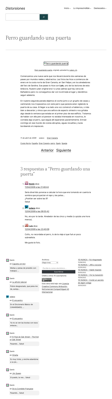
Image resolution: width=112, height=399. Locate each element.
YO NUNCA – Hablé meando (89, 270)
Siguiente (63, 150)
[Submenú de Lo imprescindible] (90, 8)
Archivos (45, 260)
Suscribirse (58, 272)
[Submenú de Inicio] (70, 8)
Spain (58, 143)
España (35, 143)
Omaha (15, 355)
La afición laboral (19, 282)
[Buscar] (44, 17)
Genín (32, 184)
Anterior (47, 150)
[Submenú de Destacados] (105, 8)
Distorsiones (15, 8)
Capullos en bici (18, 264)
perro (53, 143)
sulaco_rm (73, 70)
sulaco (32, 208)
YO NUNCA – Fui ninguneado (90, 260)
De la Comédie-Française (22, 389)
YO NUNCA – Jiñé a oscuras (89, 265)
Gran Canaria (52, 138)
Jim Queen (16, 373)
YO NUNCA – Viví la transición (90, 275)
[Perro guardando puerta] (56, 63)
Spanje (64, 143)
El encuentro (17, 300)
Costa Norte (25, 143)
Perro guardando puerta (43, 70)
